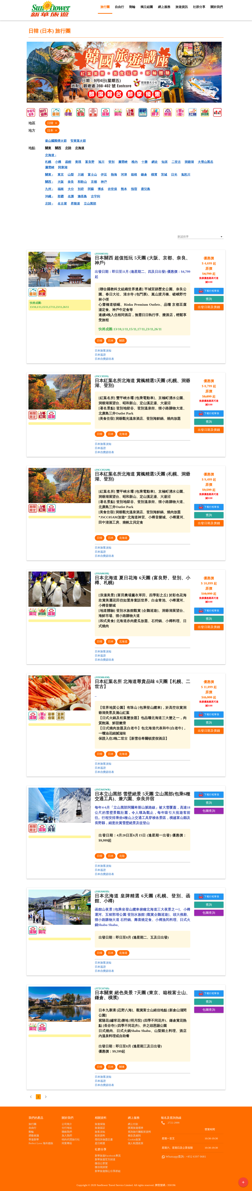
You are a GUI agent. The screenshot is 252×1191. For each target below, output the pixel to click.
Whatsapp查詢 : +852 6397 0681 (186, 1156)
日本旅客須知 (103, 350)
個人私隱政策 (135, 1143)
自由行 (32, 1127)
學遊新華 (34, 1139)
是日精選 (100, 1143)
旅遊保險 (100, 1124)
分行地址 (67, 1127)
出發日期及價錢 (209, 307)
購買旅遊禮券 (135, 1127)
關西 (122, 340)
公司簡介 (67, 1124)
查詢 (209, 299)
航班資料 (100, 1135)
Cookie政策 (134, 1139)
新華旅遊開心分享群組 (108, 1171)
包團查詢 (208, 811)
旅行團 (32, 1124)
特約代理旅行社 (71, 1139)
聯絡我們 (67, 1131)
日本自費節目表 (104, 358)
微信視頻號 (101, 1167)
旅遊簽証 (100, 1127)
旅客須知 (100, 1131)
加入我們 (67, 1135)
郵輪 (31, 1131)
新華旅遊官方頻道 (105, 1159)
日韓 (99, 340)
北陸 (122, 855)
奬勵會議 (34, 1135)
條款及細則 (134, 1135)
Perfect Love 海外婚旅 (41, 1143)
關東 (122, 1066)
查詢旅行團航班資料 (139, 1131)
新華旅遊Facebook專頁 (108, 1155)
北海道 (123, 434)
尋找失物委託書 (104, 1139)
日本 (110, 340)
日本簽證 (100, 354)
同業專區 (67, 1143)
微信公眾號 (101, 1163)
